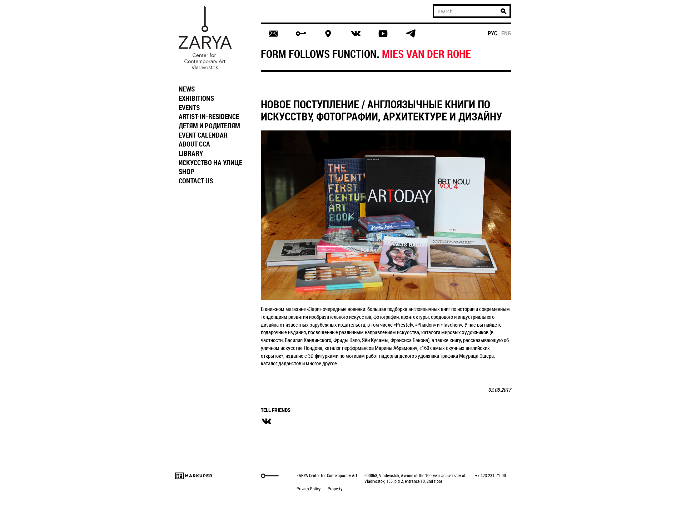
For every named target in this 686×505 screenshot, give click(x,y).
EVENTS (189, 107)
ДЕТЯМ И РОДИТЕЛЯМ (209, 125)
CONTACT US (196, 180)
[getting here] (328, 34)
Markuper (193, 475)
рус (492, 33)
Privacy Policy (308, 488)
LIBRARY (191, 153)
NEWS (187, 89)
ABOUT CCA (194, 144)
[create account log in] (300, 33)
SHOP (186, 171)
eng (506, 33)
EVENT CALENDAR (203, 135)
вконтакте (267, 421)
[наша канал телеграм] (410, 33)
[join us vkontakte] (356, 33)
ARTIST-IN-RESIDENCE (209, 116)
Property (335, 488)
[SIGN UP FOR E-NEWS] (273, 33)
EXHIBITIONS (196, 98)
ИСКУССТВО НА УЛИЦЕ (210, 162)
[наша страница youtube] (383, 33)
